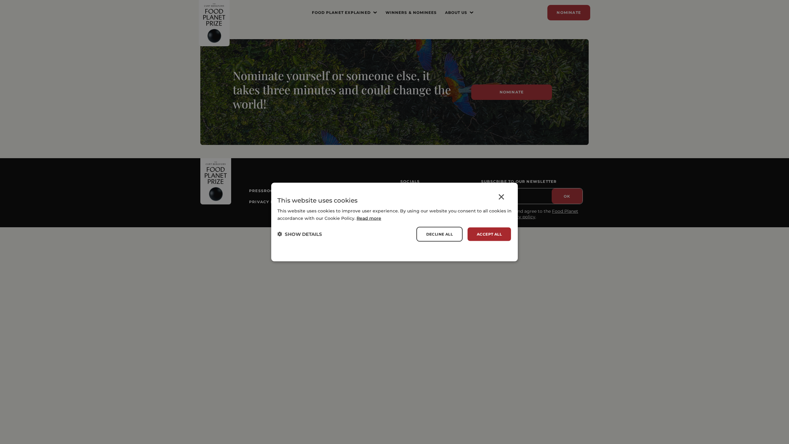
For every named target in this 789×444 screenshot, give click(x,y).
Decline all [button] (439, 234)
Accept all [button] (489, 234)
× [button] (501, 198)
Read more (369, 218)
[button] (299, 234)
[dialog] (394, 222)
